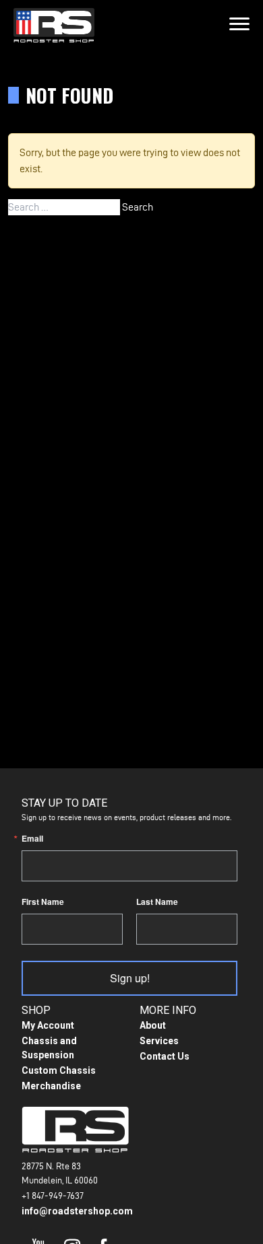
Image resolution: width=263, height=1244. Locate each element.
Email (32, 838)
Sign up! (130, 978)
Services (159, 1040)
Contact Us (164, 1056)
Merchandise (51, 1086)
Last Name (157, 902)
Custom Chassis (59, 1070)
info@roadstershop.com (77, 1211)
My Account (48, 1025)
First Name (43, 902)
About (153, 1025)
